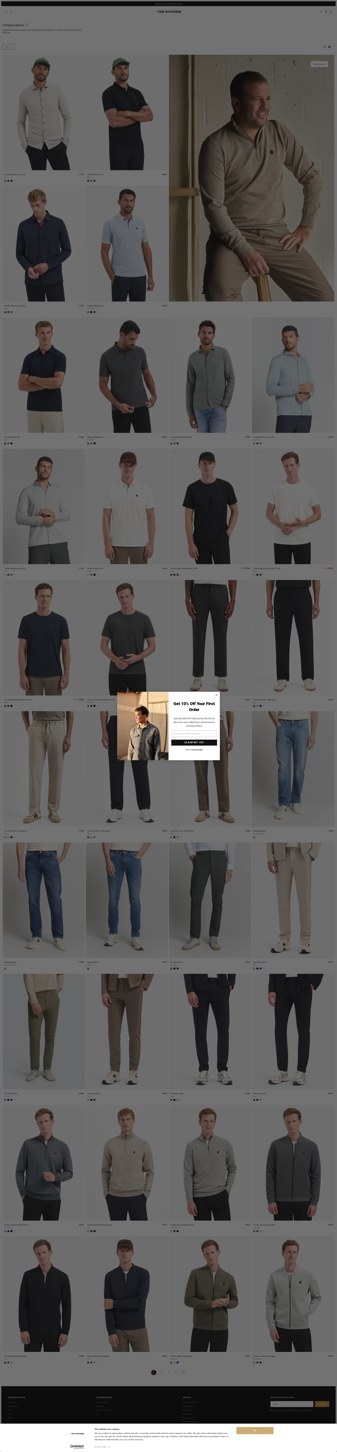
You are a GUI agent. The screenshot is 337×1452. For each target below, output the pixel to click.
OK (255, 1430)
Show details (100, 1447)
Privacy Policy (197, 749)
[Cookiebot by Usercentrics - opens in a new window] (77, 1447)
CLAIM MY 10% (194, 742)
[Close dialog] (216, 695)
